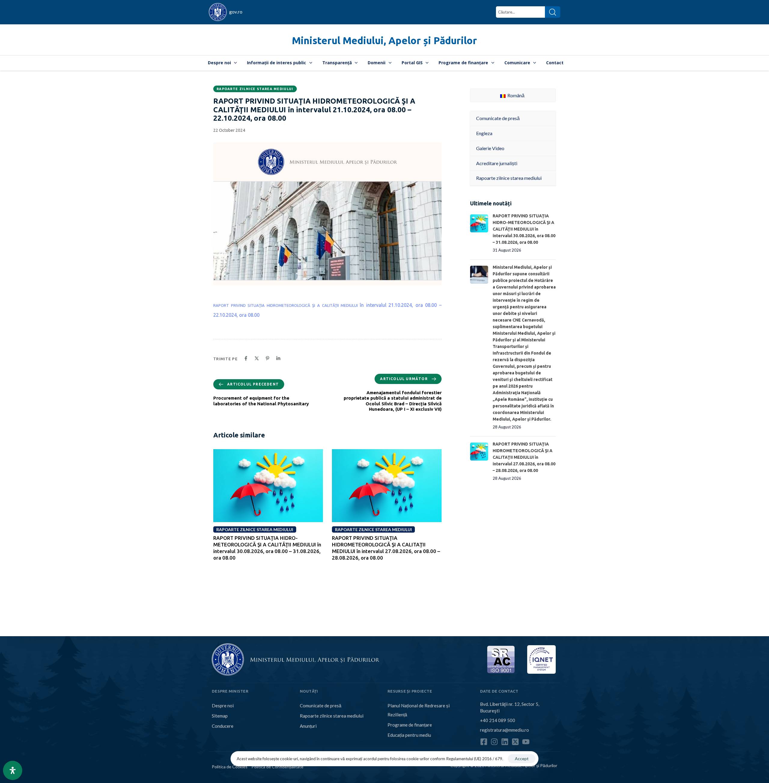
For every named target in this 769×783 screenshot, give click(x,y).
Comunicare (517, 62)
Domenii (376, 62)
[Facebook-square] (484, 741)
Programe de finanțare (463, 62)
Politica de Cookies (230, 766)
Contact (555, 62)
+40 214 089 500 (497, 720)
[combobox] (520, 12)
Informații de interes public (276, 62)
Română (515, 95)
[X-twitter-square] (515, 741)
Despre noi (219, 62)
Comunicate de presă (320, 705)
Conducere (222, 726)
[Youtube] (526, 741)
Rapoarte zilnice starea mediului (255, 89)
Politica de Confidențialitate (277, 766)
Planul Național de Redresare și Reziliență (419, 710)
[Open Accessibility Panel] (12, 770)
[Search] (552, 12)
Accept (522, 758)
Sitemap (220, 715)
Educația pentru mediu (409, 735)
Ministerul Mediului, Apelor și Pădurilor (384, 40)
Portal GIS (412, 62)
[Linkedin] (505, 741)
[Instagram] (494, 741)
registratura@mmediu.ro (504, 730)
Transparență (337, 62)
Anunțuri (308, 726)
